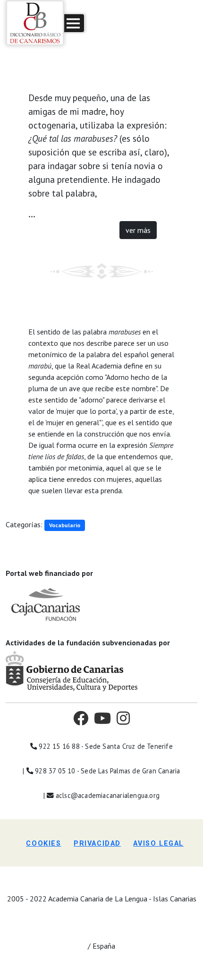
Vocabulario (64, 525)
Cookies (43, 844)
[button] (74, 23)
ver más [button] (138, 230)
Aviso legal (158, 844)
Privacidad (97, 844)
